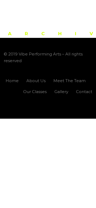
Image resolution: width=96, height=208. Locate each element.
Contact (84, 91)
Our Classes (35, 91)
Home (12, 80)
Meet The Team (69, 80)
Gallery (61, 91)
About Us (36, 80)
